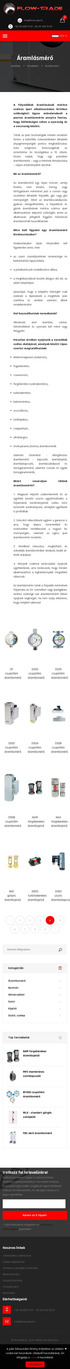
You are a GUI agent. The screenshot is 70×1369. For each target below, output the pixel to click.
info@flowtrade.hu (33, 20)
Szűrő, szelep (16, 1015)
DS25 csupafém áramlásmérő (59, 673)
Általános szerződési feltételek (20, 1268)
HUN (62, 36)
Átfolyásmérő (10, 1287)
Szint (11, 1002)
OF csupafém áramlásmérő (12, 673)
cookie (33, 1357)
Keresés (64, 949)
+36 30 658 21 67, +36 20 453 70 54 (33, 26)
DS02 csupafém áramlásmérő (12, 747)
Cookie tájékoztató (13, 1262)
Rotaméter (9, 1293)
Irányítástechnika (12, 1280)
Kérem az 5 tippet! (35, 1215)
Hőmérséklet (16, 995)
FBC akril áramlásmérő (37, 1133)
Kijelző (12, 1009)
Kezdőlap (15, 66)
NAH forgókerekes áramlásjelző (59, 821)
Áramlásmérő (52, 66)
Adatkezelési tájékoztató (17, 1256)
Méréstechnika (11, 1274)
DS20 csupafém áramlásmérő (36, 673)
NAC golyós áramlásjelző (12, 895)
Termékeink (32, 66)
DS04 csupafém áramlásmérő (36, 747)
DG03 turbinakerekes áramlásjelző (37, 895)
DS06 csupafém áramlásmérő (59, 747)
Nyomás (13, 988)
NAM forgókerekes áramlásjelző (36, 821)
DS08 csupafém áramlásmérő (12, 821)
